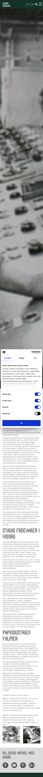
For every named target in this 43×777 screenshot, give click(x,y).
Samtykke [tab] (7, 358)
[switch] (38, 400)
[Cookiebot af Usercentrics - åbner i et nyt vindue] (31, 352)
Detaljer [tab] (21, 358)
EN (33, 4)
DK (28, 4)
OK (21, 423)
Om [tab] (35, 358)
